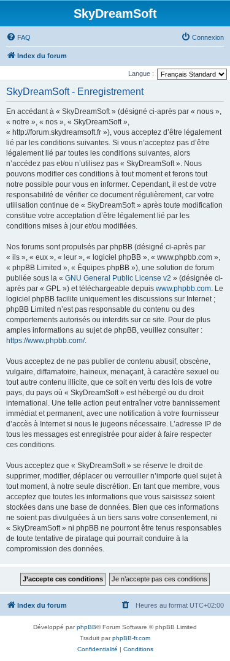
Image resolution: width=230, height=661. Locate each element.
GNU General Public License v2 (118, 278)
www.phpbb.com (183, 288)
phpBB (86, 627)
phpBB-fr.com (131, 638)
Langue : (141, 73)
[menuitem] (18, 37)
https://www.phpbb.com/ (45, 340)
